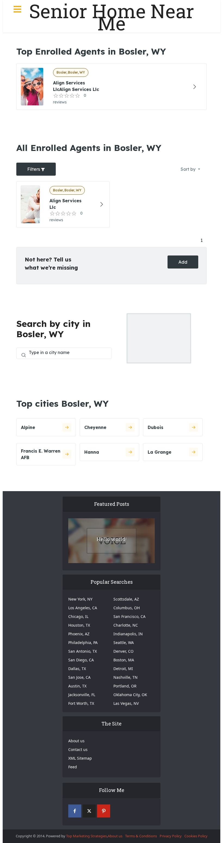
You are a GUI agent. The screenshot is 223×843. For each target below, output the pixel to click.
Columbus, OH (126, 607)
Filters (34, 169)
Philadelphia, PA (83, 642)
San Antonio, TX (82, 651)
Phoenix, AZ (78, 633)
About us (76, 740)
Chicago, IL (78, 616)
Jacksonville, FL (81, 694)
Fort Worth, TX (81, 703)
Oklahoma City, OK (130, 694)
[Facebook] (74, 810)
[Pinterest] (103, 810)
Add (182, 262)
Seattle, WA (123, 642)
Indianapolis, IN (128, 633)
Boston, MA (123, 659)
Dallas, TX (77, 668)
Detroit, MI (123, 668)
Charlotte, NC (125, 625)
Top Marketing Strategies (86, 835)
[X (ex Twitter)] (89, 810)
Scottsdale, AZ (126, 599)
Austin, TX (77, 686)
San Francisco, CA (129, 616)
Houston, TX (79, 625)
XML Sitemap (80, 758)
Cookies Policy (195, 835)
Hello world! (111, 539)
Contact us (78, 749)
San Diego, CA (81, 659)
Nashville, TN (125, 677)
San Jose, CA (79, 677)
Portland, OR (125, 686)
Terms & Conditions (141, 835)
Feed (72, 766)
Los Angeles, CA (82, 607)
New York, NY (80, 599)
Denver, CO (123, 651)
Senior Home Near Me (111, 17)
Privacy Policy (171, 835)
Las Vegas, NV (126, 703)
